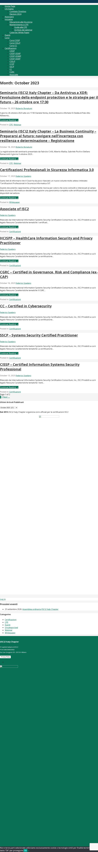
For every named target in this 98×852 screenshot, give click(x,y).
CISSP (12, 51)
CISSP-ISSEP (15, 58)
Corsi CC (13, 45)
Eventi (7, 35)
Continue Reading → (9, 120)
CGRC (12, 72)
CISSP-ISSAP (15, 53)
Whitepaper (14, 202)
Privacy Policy (5, 657)
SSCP (12, 66)
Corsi (7, 37)
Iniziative (9, 19)
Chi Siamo (9, 9)
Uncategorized (11, 627)
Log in (3, 599)
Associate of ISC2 (14, 208)
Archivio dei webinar (23, 30)
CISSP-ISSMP (15, 56)
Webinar (17, 124)
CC (11, 69)
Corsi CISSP (15, 40)
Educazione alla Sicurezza (21, 22)
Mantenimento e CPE (19, 24)
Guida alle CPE (20, 27)
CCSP (12, 64)
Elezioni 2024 (15, 14)
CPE (11, 124)
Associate (14, 74)
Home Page (10, 6)
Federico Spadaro (23, 176)
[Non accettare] (29, 851)
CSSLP (12, 61)
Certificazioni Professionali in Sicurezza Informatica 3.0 (47, 169)
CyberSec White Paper (19, 32)
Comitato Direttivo (18, 11)
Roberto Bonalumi (24, 108)
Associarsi (9, 16)
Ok (25, 850)
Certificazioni (10, 48)
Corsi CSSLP (15, 43)
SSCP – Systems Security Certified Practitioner (39, 335)
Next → (6, 397)
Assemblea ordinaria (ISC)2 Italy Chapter (40, 609)
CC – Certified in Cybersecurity (26, 306)
